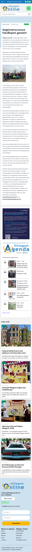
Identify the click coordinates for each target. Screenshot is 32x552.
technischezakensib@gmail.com (11, 199)
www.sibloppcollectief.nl (9, 197)
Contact (3, 540)
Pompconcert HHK (21, 273)
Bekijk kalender (6, 313)
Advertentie (19, 533)
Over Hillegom (20, 531)
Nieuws (3, 535)
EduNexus (18, 549)
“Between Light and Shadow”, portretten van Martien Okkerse (22, 265)
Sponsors (18, 537)
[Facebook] (26, 2)
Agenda (3, 533)
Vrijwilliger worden (21, 540)
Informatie (19, 535)
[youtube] (30, 2)
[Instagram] (28, 2)
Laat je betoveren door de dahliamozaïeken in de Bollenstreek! (23, 287)
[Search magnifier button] (29, 14)
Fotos (2, 537)
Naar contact (8, 498)
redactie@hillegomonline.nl (10, 493)
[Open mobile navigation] (28, 8)
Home (3, 531)
